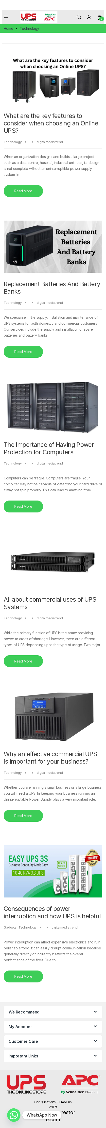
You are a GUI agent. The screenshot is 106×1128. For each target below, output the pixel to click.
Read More (23, 191)
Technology (13, 142)
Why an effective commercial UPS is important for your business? (50, 757)
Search (79, 17)
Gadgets (10, 927)
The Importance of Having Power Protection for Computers (49, 448)
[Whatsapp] (13, 1115)
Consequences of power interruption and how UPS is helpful (52, 912)
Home (8, 28)
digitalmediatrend (50, 142)
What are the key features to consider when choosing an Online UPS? (51, 123)
